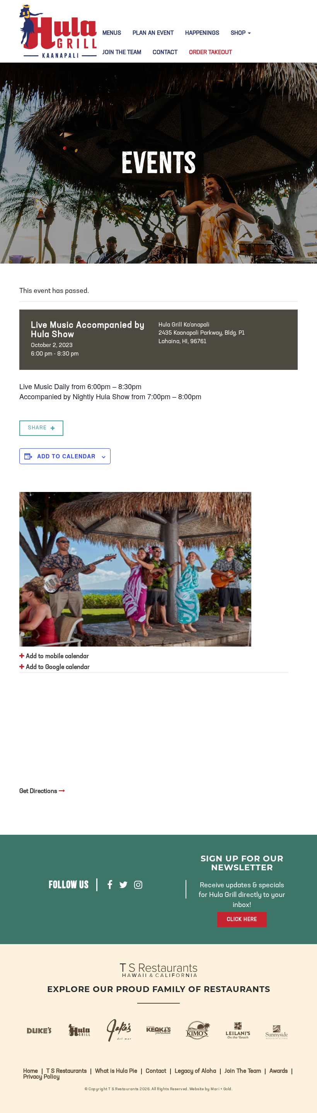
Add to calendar (66, 456)
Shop (239, 33)
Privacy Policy (41, 1077)
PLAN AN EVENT (153, 33)
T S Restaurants (66, 1071)
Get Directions (39, 791)
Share (37, 428)
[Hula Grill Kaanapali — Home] (58, 31)
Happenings (202, 33)
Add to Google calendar (57, 667)
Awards (278, 1071)
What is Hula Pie (116, 1071)
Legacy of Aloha (195, 1071)
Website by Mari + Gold (210, 1089)
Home (30, 1071)
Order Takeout (210, 53)
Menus (111, 33)
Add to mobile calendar (56, 657)
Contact (165, 53)
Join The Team (121, 53)
